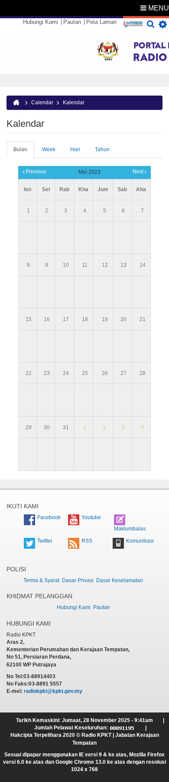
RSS (86, 541)
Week (48, 149)
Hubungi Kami (40, 22)
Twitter (44, 541)
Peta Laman (101, 22)
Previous (35, 172)
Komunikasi (140, 541)
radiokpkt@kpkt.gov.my (53, 691)
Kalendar (73, 102)
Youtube (91, 517)
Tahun (102, 149)
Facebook (49, 517)
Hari (75, 149)
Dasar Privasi (78, 580)
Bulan (23, 152)
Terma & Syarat (41, 580)
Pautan (72, 22)
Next (139, 172)
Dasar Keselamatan (119, 580)
